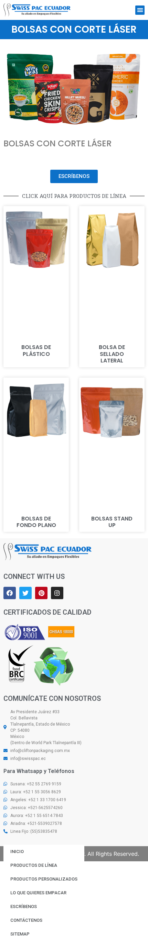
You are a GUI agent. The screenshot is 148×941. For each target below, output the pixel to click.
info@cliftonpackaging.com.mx (40, 750)
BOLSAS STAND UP (112, 522)
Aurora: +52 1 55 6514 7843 (36, 815)
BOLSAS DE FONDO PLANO (36, 522)
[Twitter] (25, 593)
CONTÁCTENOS (26, 920)
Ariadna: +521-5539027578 (36, 823)
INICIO (17, 851)
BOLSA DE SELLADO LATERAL (112, 353)
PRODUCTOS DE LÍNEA (33, 865)
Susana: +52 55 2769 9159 (35, 784)
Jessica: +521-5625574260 (36, 807)
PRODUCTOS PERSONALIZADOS (43, 879)
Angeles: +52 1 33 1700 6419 (38, 799)
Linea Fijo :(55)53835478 (33, 831)
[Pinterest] (41, 593)
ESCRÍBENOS (23, 906)
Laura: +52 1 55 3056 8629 (35, 791)
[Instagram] (57, 593)
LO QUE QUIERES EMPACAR (38, 892)
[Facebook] (9, 593)
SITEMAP (20, 934)
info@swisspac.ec (28, 758)
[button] (140, 10)
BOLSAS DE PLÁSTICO (36, 350)
